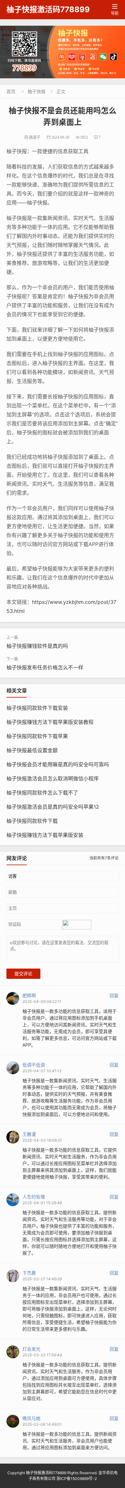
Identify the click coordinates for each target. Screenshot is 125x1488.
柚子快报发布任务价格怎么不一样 (44, 667)
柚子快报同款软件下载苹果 (37, 736)
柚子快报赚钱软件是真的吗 (37, 646)
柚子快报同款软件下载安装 (37, 708)
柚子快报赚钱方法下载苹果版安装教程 (50, 722)
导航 (115, 10)
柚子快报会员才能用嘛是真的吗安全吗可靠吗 (57, 764)
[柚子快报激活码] (62, 52)
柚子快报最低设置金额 (32, 750)
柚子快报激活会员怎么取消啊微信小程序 (52, 778)
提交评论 (23, 973)
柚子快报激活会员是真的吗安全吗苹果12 (52, 807)
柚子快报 (37, 91)
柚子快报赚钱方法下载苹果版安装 (44, 835)
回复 (114, 995)
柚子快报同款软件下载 (32, 821)
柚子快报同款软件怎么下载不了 (42, 792)
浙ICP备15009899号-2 (76, 1478)
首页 (10, 91)
